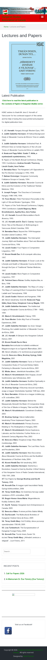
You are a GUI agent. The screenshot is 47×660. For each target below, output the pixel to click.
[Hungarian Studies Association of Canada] (23, 10)
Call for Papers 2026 (15, 573)
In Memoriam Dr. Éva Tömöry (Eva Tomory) (25, 579)
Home (6, 27)
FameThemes (28, 656)
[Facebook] (8, 631)
